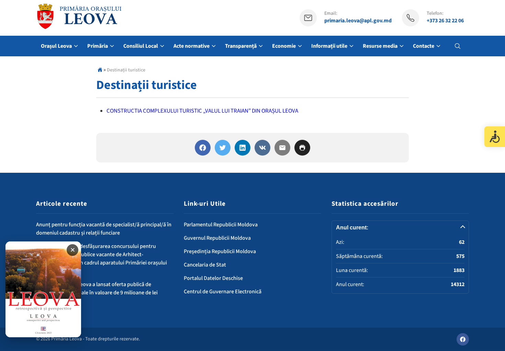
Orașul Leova (56, 46)
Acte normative (191, 46)
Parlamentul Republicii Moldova (221, 224)
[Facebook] (203, 148)
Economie (284, 46)
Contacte (423, 46)
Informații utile (329, 46)
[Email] (282, 148)
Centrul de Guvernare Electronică (222, 291)
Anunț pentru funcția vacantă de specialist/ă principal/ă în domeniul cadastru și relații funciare (103, 229)
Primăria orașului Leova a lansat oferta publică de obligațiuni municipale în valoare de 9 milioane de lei (97, 288)
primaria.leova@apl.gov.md (358, 20)
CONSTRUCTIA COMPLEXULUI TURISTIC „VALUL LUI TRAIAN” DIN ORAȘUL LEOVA (202, 111)
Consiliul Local (140, 46)
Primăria (97, 46)
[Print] (302, 148)
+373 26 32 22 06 (445, 20)
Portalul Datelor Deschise (213, 278)
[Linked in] (242, 148)
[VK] (262, 148)
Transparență (241, 46)
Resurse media (380, 46)
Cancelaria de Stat (205, 265)
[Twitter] (223, 148)
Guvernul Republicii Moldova (217, 238)
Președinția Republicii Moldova (220, 251)
